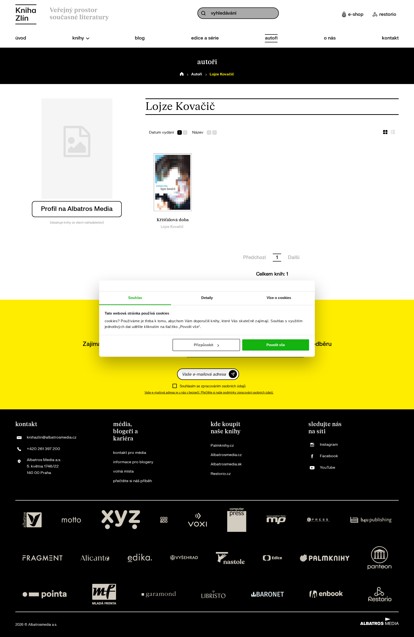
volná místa (123, 471)
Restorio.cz (221, 473)
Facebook (329, 456)
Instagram (329, 444)
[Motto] (71, 520)
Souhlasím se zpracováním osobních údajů (213, 386)
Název (197, 132)
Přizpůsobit (203, 345)
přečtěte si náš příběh (132, 481)
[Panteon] (379, 558)
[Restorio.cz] (380, 594)
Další (293, 257)
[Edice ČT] (272, 558)
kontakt (390, 38)
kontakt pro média (129, 452)
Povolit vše (275, 345)
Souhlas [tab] (135, 298)
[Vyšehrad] (184, 558)
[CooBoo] (164, 520)
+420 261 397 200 (43, 448)
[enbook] (326, 594)
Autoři (196, 74)
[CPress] (318, 520)
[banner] (26, 14)
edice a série (205, 38)
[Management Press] (276, 520)
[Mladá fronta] (104, 594)
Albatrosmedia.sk (226, 464)
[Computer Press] (236, 520)
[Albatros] (32, 520)
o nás (330, 38)
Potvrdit (233, 374)
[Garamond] (158, 594)
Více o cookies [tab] (279, 298)
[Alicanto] (95, 558)
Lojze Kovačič (172, 227)
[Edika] (140, 558)
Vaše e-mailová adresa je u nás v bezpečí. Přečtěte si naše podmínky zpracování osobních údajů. (209, 393)
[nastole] (230, 558)
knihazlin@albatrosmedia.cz (51, 437)
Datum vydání (161, 132)
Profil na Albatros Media (77, 209)
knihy (78, 38)
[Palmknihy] (324, 558)
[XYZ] (120, 520)
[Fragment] (42, 558)
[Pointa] (44, 594)
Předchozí (254, 257)
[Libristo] (213, 594)
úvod (20, 38)
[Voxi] (197, 520)
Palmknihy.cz (222, 445)
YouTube (327, 467)
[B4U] (371, 520)
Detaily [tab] (207, 298)
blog (140, 38)
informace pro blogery (133, 462)
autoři (271, 38)
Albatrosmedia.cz (226, 454)
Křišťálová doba (173, 219)
